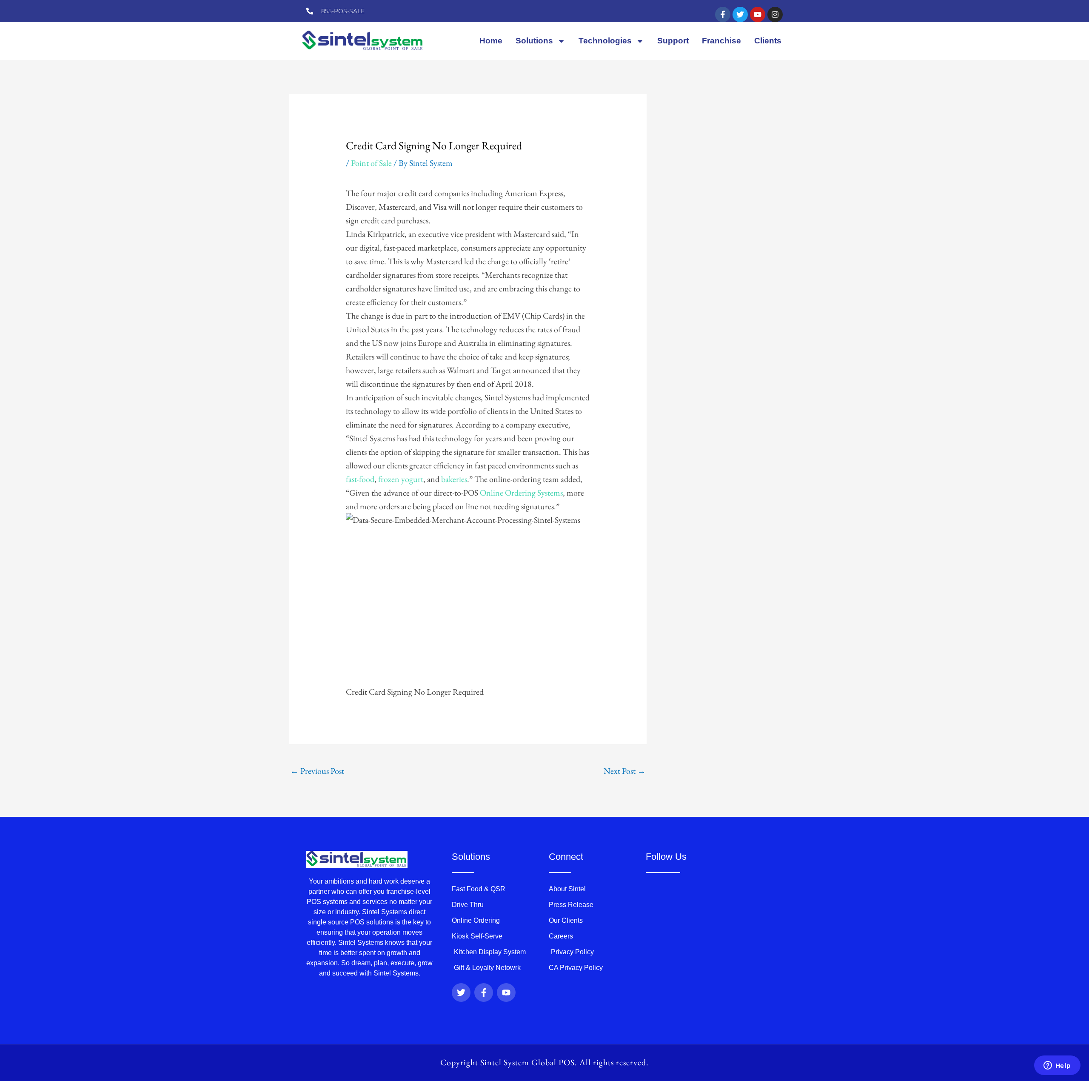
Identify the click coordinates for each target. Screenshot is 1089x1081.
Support (673, 40)
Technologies (605, 40)
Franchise (721, 40)
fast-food (360, 479)
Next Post (625, 770)
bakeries (454, 479)
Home (490, 40)
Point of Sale (371, 162)
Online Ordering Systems (521, 492)
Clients (767, 40)
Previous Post (317, 770)
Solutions (534, 40)
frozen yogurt (400, 479)
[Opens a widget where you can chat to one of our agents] (1057, 1066)
